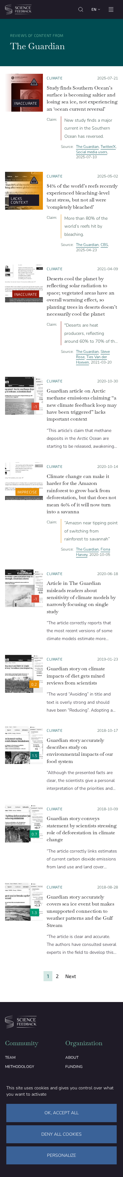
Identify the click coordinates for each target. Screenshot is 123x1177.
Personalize (61, 1155)
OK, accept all (61, 1113)
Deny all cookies (61, 1134)
